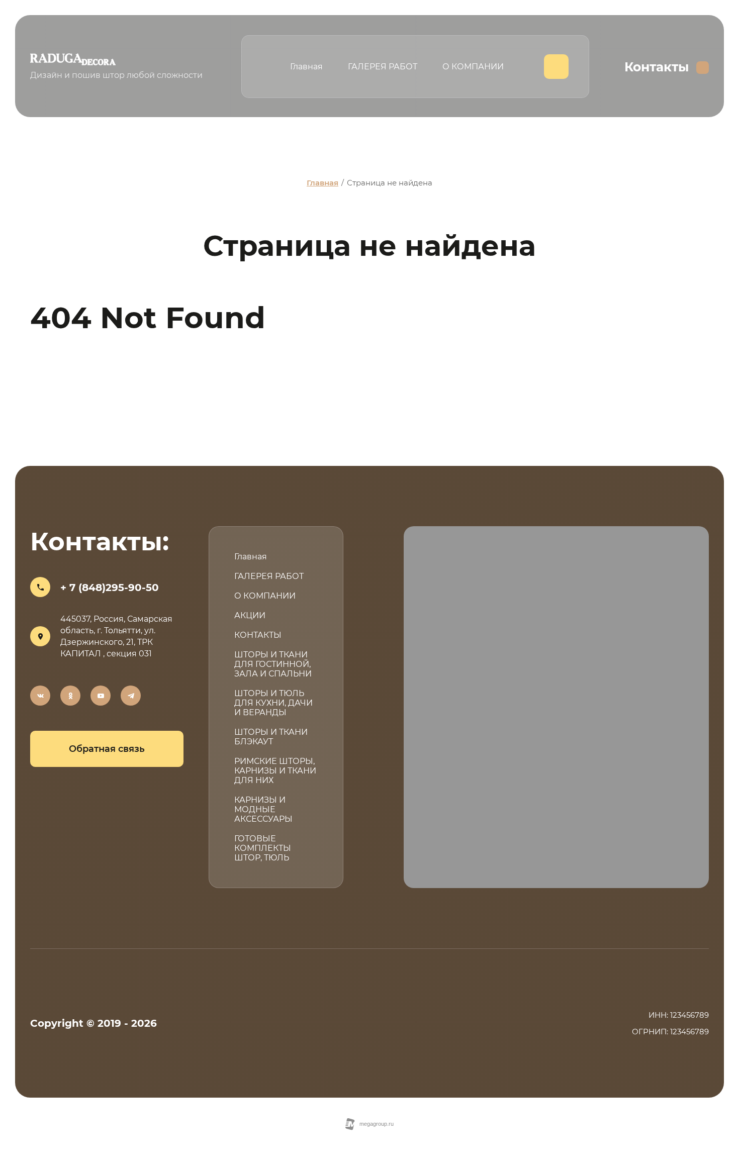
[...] (556, 66)
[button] (106, 749)
